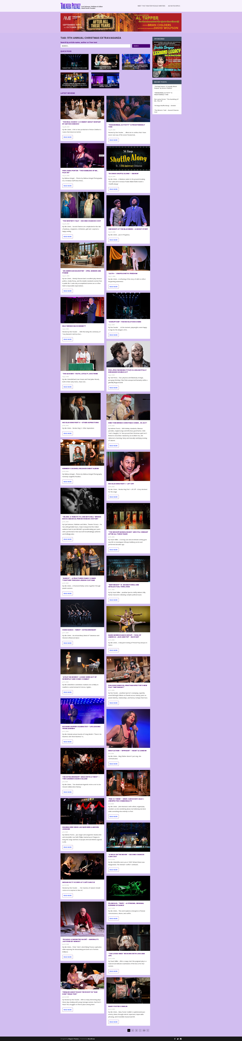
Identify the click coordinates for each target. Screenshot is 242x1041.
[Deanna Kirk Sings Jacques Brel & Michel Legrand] (82, 811)
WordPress (91, 1039)
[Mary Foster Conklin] (128, 990)
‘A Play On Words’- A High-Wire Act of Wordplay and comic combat (79, 678)
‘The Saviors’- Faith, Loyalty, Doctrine (80, 374)
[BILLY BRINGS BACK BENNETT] (82, 310)
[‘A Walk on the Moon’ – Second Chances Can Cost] (128, 837)
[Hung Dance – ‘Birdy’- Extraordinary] (82, 613)
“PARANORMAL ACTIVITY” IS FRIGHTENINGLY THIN (126, 126)
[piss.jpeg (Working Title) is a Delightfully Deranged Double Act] (128, 354)
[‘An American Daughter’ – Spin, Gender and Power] (82, 255)
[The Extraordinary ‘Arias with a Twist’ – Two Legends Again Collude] (82, 761)
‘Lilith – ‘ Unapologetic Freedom (122, 273)
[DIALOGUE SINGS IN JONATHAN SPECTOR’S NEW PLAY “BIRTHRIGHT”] (128, 669)
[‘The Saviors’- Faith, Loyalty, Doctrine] (82, 358)
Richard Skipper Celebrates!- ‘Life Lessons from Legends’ (81, 728)
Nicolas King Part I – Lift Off (121, 484)
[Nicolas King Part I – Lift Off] (128, 466)
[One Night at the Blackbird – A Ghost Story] (128, 210)
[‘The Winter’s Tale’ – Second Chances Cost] (82, 205)
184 (144, 1030)
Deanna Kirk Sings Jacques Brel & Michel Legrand (80, 828)
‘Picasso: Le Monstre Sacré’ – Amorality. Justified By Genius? (80, 940)
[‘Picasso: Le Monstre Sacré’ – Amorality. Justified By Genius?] (82, 919)
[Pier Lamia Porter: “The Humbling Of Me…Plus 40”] (82, 155)
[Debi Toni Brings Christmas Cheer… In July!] (128, 407)
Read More (68, 137)
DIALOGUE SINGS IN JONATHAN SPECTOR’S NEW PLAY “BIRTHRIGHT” (127, 686)
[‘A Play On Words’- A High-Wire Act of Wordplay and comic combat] (82, 661)
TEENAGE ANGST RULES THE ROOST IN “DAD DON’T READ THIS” (80, 993)
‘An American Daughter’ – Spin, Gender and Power (81, 272)
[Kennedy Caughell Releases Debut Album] (82, 452)
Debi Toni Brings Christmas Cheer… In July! (127, 423)
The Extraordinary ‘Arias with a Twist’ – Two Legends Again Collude (81, 778)
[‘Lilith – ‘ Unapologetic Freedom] (128, 258)
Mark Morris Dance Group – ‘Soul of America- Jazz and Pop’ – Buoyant (124, 636)
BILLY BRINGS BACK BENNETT (74, 326)
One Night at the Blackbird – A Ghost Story (128, 229)
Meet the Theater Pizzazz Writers (151, 6)
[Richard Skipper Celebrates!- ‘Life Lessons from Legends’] (82, 711)
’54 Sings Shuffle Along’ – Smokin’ (123, 173)
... (140, 1030)
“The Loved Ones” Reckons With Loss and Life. (126, 955)
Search (136, 46)
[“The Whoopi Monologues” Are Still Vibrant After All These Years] (128, 516)
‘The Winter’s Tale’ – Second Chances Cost (81, 221)
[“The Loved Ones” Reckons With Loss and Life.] (128, 938)
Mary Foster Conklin (117, 1006)
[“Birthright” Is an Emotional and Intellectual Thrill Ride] (128, 569)
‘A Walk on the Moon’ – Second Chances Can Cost (126, 855)
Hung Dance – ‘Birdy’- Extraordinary (79, 630)
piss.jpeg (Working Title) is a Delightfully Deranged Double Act (127, 371)
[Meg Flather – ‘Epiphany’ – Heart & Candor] (128, 728)
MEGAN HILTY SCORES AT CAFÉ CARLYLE (78, 882)
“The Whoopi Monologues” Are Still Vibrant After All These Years (128, 533)
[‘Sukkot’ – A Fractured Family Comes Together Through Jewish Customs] (82, 560)
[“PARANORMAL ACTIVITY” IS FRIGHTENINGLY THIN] (128, 109)
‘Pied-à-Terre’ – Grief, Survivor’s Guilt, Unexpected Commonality (126, 800)
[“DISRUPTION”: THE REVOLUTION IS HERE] (128, 306)
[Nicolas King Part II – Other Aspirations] (80, 406)
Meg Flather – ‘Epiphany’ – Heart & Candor (127, 751)
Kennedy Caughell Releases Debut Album (80, 468)
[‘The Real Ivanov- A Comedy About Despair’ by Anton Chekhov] (82, 107)
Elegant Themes (73, 1039)
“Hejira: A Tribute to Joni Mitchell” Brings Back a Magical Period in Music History (81, 518)
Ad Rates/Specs (174, 6)
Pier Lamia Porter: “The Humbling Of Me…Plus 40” (80, 172)
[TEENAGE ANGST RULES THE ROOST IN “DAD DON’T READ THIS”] (82, 976)
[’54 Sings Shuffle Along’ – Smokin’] (128, 158)
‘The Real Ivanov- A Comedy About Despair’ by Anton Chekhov (81, 123)
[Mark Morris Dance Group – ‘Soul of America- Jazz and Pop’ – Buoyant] (128, 619)
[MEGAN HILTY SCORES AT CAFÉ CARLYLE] (82, 866)
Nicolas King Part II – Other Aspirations (80, 422)
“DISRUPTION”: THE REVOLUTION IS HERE (124, 322)
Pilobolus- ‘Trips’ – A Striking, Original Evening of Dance (126, 904)
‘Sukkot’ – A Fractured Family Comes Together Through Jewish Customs (79, 579)
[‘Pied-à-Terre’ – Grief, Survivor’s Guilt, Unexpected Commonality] (128, 783)
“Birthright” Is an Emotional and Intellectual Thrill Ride (123, 586)
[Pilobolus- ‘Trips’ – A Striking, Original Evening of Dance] (128, 888)
